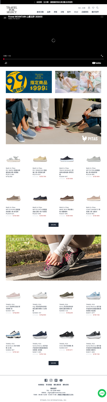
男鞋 (55, 12)
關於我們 (95, 12)
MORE (53, 225)
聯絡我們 (53, 388)
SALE (76, 12)
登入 (79, 8)
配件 (69, 12)
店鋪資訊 (85, 12)
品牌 (48, 12)
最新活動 (40, 12)
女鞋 (62, 12)
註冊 (83, 8)
